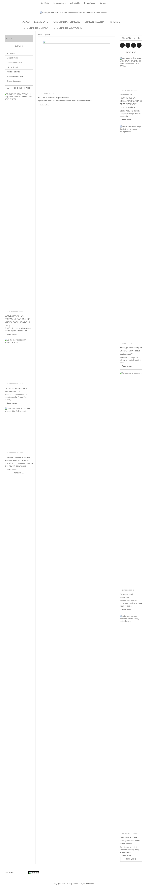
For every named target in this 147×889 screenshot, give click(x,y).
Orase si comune (14, 81)
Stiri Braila (45, 3)
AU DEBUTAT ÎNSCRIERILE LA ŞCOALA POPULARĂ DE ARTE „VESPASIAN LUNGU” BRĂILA (131, 100)
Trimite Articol (89, 3)
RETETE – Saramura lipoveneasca (53, 97)
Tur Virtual (11, 53)
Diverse (115, 22)
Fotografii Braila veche (67, 28)
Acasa (26, 22)
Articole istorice (13, 72)
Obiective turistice (14, 62)
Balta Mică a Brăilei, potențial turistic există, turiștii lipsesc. (130, 840)
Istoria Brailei (12, 67)
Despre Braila (12, 58)
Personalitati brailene (66, 22)
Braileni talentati (95, 22)
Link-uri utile (75, 3)
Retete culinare (60, 3)
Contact (103, 3)
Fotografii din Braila (35, 28)
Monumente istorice (15, 76)
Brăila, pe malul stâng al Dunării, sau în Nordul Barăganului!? (131, 350)
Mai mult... (44, 105)
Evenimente (41, 22)
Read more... (127, 119)
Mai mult (131, 859)
